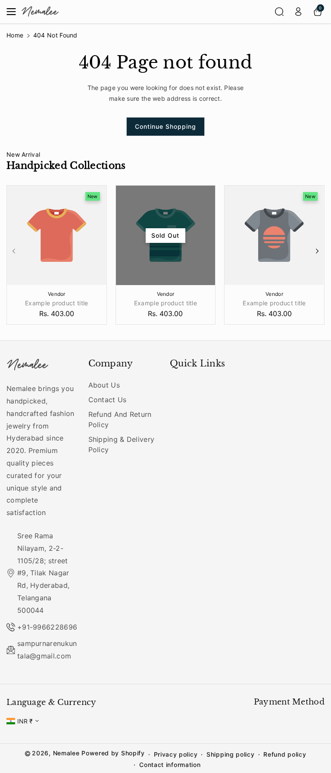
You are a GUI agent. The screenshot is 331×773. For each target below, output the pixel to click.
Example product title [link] (56, 303)
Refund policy (284, 754)
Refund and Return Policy (120, 419)
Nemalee (66, 753)
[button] (13, 11)
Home (14, 35)
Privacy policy (176, 754)
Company (110, 363)
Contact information (169, 764)
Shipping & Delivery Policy (121, 444)
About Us (104, 385)
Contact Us (107, 399)
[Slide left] (13, 251)
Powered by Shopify (113, 753)
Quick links (197, 363)
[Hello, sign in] (298, 11)
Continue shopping (165, 126)
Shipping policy (230, 754)
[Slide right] (317, 251)
